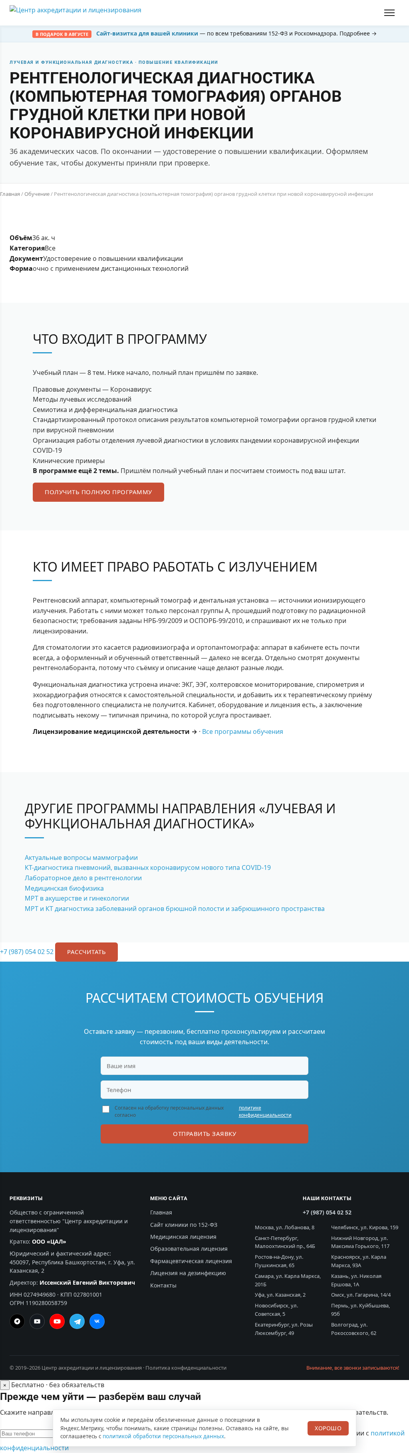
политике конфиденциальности (265, 1111)
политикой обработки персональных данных (163, 1436)
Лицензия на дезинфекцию (188, 1273)
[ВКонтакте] (97, 1321)
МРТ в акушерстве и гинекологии (77, 898)
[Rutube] (37, 1321)
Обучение (37, 193)
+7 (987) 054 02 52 (27, 951)
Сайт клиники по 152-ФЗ (183, 1224)
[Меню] (390, 13)
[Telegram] (77, 1321)
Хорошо (328, 1428)
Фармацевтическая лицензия (191, 1261)
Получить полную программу (98, 492)
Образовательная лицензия (189, 1248)
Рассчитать (86, 952)
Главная (10, 193)
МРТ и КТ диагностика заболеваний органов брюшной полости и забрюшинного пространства (175, 908)
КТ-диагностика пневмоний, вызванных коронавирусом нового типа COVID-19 (148, 867)
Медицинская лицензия (183, 1236)
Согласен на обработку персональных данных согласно (203, 1111)
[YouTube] (57, 1321)
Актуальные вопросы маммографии (81, 857)
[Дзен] (17, 1321)
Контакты (163, 1285)
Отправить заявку (204, 1134)
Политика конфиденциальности (185, 1367)
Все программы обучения (242, 731)
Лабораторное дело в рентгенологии (83, 877)
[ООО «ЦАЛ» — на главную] (75, 12)
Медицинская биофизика (64, 888)
